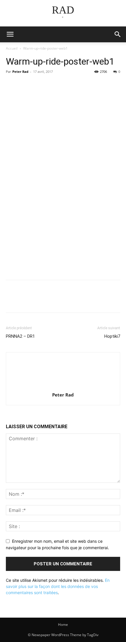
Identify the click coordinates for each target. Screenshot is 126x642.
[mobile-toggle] (10, 34)
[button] (118, 34)
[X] (25, 85)
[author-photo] (63, 386)
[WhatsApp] (52, 85)
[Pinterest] (39, 85)
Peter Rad (20, 71)
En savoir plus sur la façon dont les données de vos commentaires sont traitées (58, 586)
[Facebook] (12, 85)
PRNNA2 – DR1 (20, 336)
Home (63, 624)
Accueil (12, 48)
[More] (66, 85)
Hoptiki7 (112, 336)
